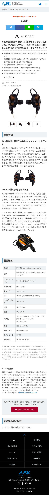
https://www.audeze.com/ (28, 393)
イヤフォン (19, 9)
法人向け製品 (37, 446)
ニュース (12, 452)
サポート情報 (37, 452)
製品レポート (12, 458)
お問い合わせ (37, 464)
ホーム (12, 440)
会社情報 (12, 464)
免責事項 (16, 488)
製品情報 (4, 9)
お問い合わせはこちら (26, 409)
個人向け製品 (12, 446)
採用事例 (37, 458)
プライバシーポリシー (28, 488)
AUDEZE (11, 9)
